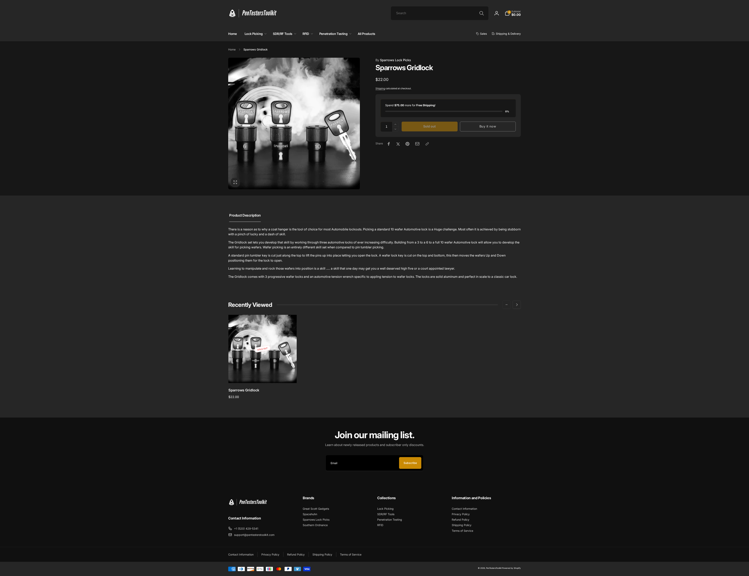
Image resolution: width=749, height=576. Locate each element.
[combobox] (439, 13)
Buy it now (487, 126)
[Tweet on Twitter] (398, 144)
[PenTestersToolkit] (247, 508)
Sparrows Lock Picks (393, 60)
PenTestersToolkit (493, 568)
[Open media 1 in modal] (294, 123)
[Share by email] (417, 143)
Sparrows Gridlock (243, 390)
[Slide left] (506, 305)
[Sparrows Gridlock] (262, 376)
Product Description (245, 215)
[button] (513, 13)
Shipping (380, 88)
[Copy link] (427, 144)
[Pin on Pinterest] (407, 144)
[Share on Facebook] (389, 144)
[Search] (481, 13)
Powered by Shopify (511, 568)
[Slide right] (517, 305)
